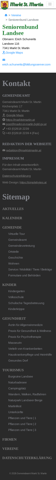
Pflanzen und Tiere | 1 (22, 418)
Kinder (9, 285)
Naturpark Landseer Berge (25, 400)
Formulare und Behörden (24, 275)
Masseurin (15, 342)
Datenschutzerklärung (27, 458)
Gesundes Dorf (18, 360)
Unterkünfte (15, 412)
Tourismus (13, 370)
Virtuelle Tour (16, 233)
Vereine (16, 15)
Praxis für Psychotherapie (24, 336)
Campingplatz (17, 388)
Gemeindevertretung (21, 245)
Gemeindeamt (17, 239)
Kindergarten (16, 291)
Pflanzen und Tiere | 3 (22, 430)
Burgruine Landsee (20, 376)
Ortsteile (13, 251)
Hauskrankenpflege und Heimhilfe (30, 354)
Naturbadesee (17, 382)
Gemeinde (12, 227)
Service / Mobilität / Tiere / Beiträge (30, 269)
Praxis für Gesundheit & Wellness (29, 330)
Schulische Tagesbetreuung (26, 303)
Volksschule (16, 297)
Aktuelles (13, 209)
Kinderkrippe (16, 309)
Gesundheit (14, 318)
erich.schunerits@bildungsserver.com (26, 64)
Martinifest (14, 406)
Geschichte (15, 257)
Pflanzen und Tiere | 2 (22, 424)
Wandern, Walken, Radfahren (27, 394)
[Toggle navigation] (50, 4)
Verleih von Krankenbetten (25, 348)
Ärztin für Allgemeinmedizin (25, 325)
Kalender (12, 218)
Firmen (9, 439)
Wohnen (13, 263)
